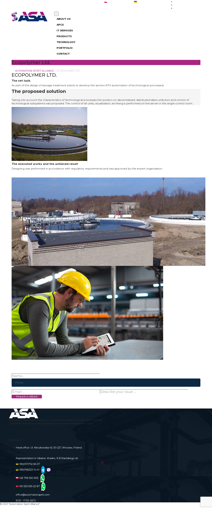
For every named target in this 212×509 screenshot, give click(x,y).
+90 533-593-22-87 (29, 486)
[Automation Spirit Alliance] (30, 16)
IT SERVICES (65, 30)
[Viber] (48, 469)
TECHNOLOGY (66, 42)
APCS (60, 24)
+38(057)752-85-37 (29, 464)
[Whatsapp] (42, 477)
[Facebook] (57, 432)
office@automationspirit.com (78, 1)
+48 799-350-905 (29, 477)
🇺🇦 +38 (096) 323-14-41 (146, 1)
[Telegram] (42, 469)
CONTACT (63, 53)
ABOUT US (64, 18)
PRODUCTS (64, 36)
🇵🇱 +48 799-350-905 (116, 1)
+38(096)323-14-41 (28, 469)
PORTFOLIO (65, 47)
